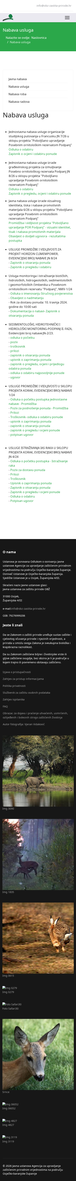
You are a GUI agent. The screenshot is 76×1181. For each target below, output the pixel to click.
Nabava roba (17, 94)
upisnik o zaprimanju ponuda (30, 360)
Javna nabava (17, 79)
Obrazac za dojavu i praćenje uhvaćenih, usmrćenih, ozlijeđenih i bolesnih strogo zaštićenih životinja (35, 715)
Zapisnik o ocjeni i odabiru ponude (33, 154)
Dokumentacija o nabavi (27, 311)
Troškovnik (18, 417)
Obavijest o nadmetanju (27, 298)
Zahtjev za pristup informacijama (23, 679)
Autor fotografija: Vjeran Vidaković (24, 724)
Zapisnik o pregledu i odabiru (30, 267)
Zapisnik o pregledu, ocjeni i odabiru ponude (40, 194)
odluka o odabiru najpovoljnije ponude (37, 373)
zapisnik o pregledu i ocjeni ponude (35, 430)
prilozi (14, 351)
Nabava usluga (18, 87)
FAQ (5, 706)
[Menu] (67, 17)
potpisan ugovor (22, 435)
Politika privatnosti (14, 686)
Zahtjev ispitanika (14, 699)
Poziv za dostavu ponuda (27, 470)
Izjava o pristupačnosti (17, 672)
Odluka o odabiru (21, 149)
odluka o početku (22, 338)
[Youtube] (10, 5)
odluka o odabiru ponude (45, 417)
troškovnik (17, 346)
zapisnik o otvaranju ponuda (30, 355)
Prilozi (14, 413)
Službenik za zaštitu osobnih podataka (26, 692)
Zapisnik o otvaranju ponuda (30, 263)
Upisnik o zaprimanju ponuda (31, 483)
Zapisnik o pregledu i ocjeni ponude (35, 492)
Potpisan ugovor (22, 501)
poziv (14, 342)
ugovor (15, 377)
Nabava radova (19, 102)
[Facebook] (4, 5)
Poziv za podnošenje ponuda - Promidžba (39, 408)
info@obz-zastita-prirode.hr (54, 5)
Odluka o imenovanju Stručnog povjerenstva (41, 293)
